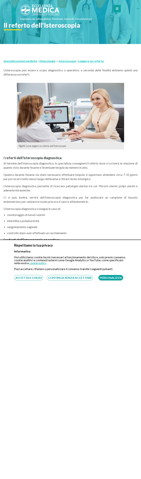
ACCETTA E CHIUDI (28, 277)
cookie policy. (37, 263)
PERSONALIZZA (111, 277)
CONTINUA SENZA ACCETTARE (70, 277)
